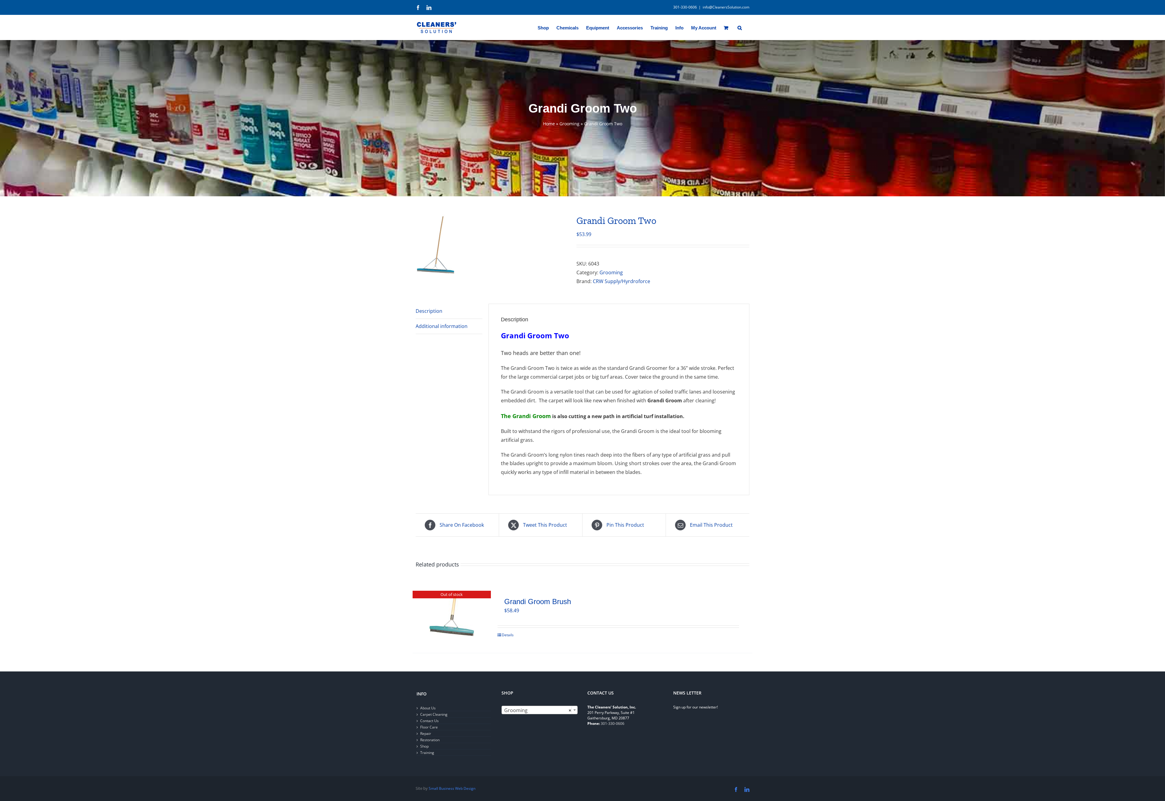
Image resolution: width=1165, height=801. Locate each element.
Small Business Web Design (452, 788)
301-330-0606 (612, 723)
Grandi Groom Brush (537, 601)
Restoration (430, 739)
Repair (425, 733)
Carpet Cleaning (433, 714)
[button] (740, 27)
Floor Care (429, 727)
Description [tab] (429, 311)
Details (508, 634)
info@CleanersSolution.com (726, 7)
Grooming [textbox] (537, 710)
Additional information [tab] (442, 326)
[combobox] (539, 710)
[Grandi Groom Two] (491, 245)
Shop (424, 746)
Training (427, 752)
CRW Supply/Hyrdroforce (621, 281)
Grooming (569, 124)
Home (549, 124)
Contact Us (429, 720)
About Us (428, 708)
